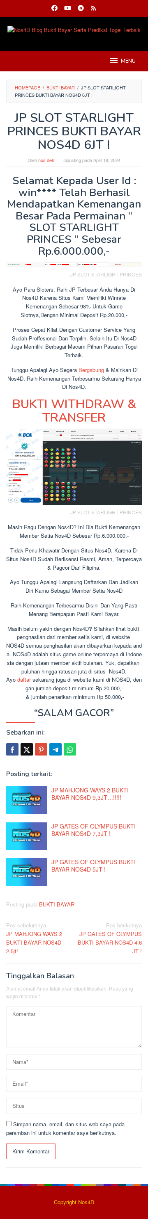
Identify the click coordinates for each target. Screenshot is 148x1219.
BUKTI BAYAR (56, 904)
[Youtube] (67, 8)
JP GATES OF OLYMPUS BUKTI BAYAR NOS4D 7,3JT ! (93, 830)
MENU (128, 61)
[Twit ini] (27, 749)
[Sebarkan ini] (12, 749)
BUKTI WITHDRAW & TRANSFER (74, 411)
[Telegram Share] (55, 749)
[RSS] (93, 8)
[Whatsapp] (70, 749)
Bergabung (91, 370)
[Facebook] (54, 8)
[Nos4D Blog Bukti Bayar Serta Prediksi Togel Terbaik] (74, 29)
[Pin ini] (41, 749)
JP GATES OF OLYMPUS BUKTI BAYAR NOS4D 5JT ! (93, 865)
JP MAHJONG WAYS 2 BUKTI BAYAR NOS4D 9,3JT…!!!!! (90, 793)
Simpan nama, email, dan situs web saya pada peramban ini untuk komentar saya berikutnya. (65, 1128)
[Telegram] (80, 8)
